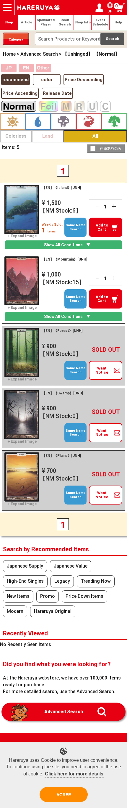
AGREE (63, 794)
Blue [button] (38, 121)
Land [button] (47, 136)
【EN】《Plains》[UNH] (61, 456)
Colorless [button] (16, 136)
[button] (106, 148)
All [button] (95, 136)
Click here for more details (74, 773)
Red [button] (89, 121)
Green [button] (114, 121)
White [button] (12, 121)
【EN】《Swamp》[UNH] (62, 393)
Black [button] (63, 121)
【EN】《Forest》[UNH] (62, 331)
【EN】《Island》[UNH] (61, 188)
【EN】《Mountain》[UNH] (64, 259)
